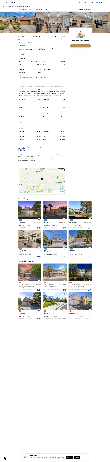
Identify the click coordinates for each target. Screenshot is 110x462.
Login (92, 2)
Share (89, 9)
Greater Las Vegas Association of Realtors (46, 152)
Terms (52, 458)
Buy (74, 2)
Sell (85, 2)
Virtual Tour (22, 45)
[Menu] (106, 2)
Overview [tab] (24, 9)
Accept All (69, 457)
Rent (80, 2)
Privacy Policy (57, 458)
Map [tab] (33, 9)
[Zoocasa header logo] (9, 2)
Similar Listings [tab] (43, 9)
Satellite (62, 169)
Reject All (77, 457)
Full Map (62, 191)
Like (82, 9)
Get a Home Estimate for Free (80, 46)
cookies (34, 457)
